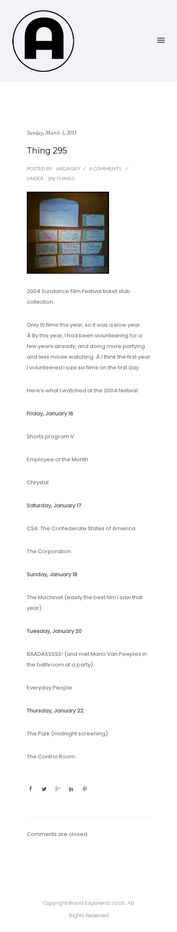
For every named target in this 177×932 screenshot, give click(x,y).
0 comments (105, 169)
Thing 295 (47, 151)
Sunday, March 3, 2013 (51, 133)
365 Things (60, 178)
